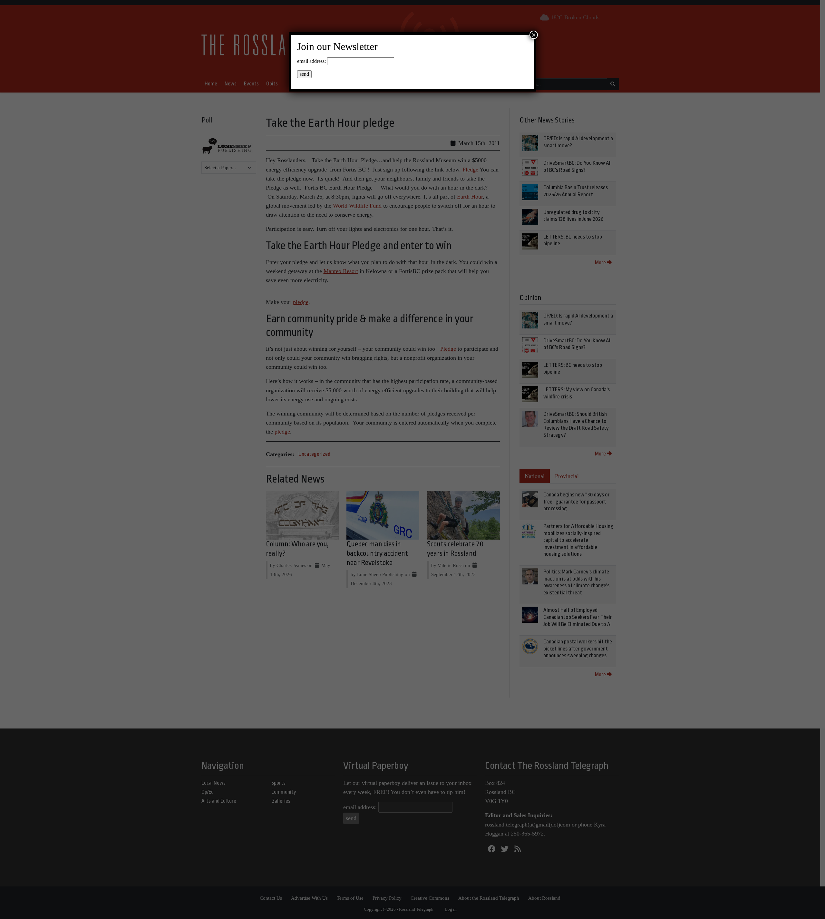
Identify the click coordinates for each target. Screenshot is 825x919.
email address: (311, 61)
